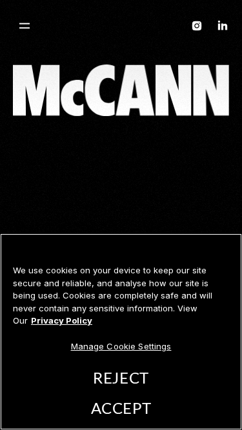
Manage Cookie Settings (121, 346)
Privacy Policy (61, 320)
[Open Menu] (24, 25)
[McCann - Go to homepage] (121, 28)
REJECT (120, 379)
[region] (121, 331)
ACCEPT (121, 409)
